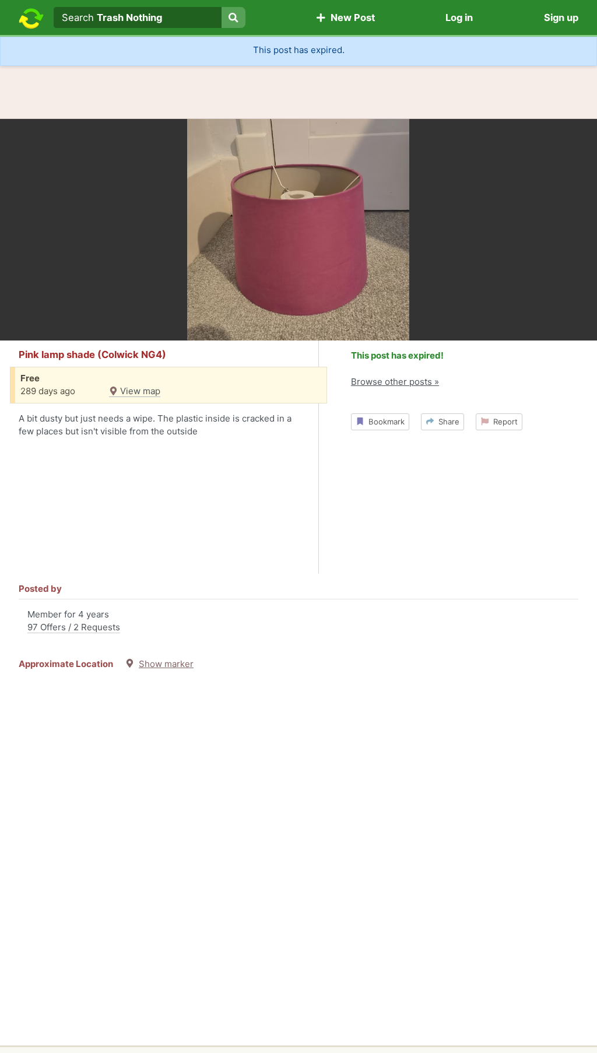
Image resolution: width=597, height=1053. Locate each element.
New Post (350, 17)
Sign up (561, 17)
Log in (459, 17)
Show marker (166, 663)
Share (446, 421)
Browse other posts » (395, 381)
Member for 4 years (73, 621)
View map (139, 390)
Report (503, 421)
